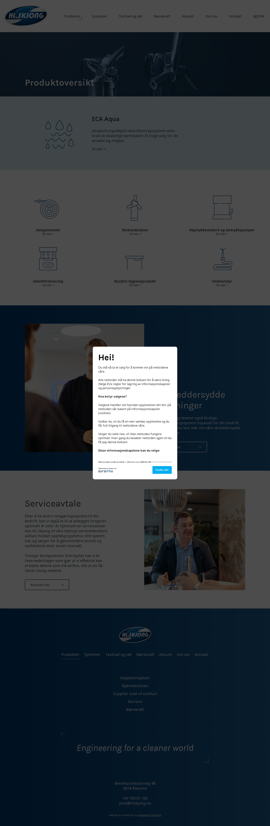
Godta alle (162, 469)
